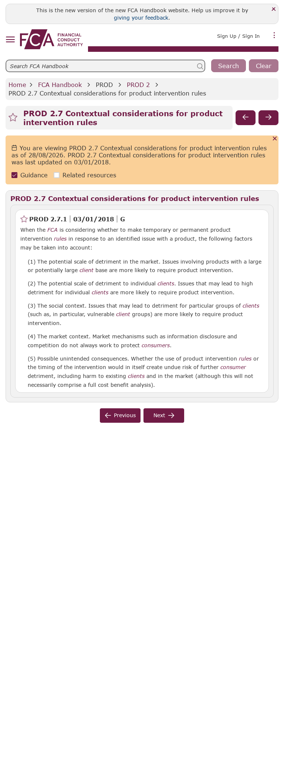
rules (60, 238)
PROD (104, 84)
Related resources (89, 174)
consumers (156, 345)
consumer (233, 367)
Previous (125, 415)
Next (159, 415)
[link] (51, 39)
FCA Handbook (60, 84)
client (87, 270)
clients (166, 283)
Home (17, 84)
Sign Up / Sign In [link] (238, 36)
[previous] (246, 117)
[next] (268, 117)
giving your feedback (141, 17)
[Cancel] (274, 139)
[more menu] (274, 35)
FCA (52, 229)
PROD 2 (138, 84)
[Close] (273, 9)
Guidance (34, 174)
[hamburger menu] (10, 39)
